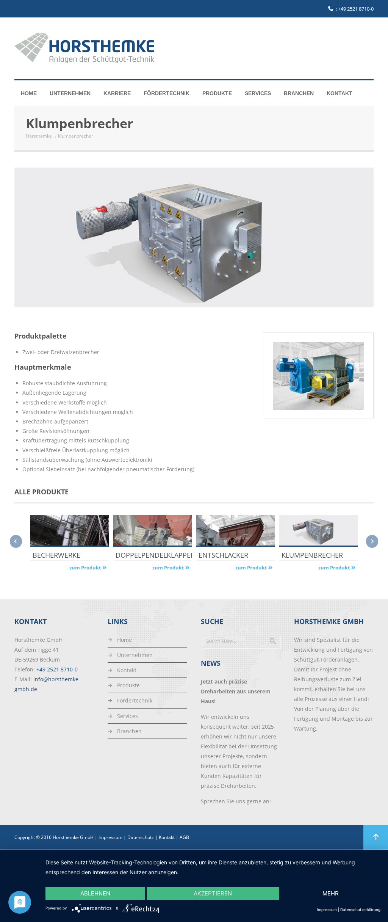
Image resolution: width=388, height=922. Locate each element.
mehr (330, 893)
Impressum (110, 837)
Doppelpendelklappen (152, 555)
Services (258, 93)
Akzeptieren (213, 893)
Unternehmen (70, 93)
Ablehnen (95, 893)
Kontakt (339, 93)
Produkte (217, 93)
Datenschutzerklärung (360, 909)
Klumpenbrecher (312, 555)
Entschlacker (223, 555)
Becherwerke (56, 555)
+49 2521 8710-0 (356, 8)
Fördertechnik (166, 93)
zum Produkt (85, 567)
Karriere (117, 93)
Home (29, 93)
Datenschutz (140, 837)
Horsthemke (39, 136)
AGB (184, 837)
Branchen (299, 93)
